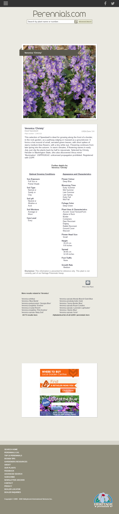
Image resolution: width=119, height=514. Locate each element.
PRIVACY (8, 486)
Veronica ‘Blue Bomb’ (30, 301)
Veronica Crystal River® (31, 308)
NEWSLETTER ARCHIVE (14, 480)
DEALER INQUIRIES (12, 492)
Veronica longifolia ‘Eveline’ (33, 306)
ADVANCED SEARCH (13, 474)
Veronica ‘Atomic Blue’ (68, 310)
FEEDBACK (9, 471)
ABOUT (7, 465)
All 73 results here (29, 315)
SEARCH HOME (11, 449)
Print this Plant (88, 287)
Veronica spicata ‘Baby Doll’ (33, 312)
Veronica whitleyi (28, 299)
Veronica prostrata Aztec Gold (71, 301)
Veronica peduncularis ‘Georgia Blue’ (36, 303)
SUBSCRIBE (9, 477)
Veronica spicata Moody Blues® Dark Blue (76, 299)
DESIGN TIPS (9, 459)
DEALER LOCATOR (12, 489)
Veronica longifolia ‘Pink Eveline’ (34, 310)
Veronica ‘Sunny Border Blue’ (71, 303)
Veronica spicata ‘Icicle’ (68, 312)
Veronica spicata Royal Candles (72, 306)
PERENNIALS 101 (11, 453)
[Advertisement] (59, 35)
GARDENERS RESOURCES (15, 462)
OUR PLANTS (10, 468)
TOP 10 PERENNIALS (13, 456)
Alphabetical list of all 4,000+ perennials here (71, 315)
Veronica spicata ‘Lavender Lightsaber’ (74, 308)
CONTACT (8, 483)
